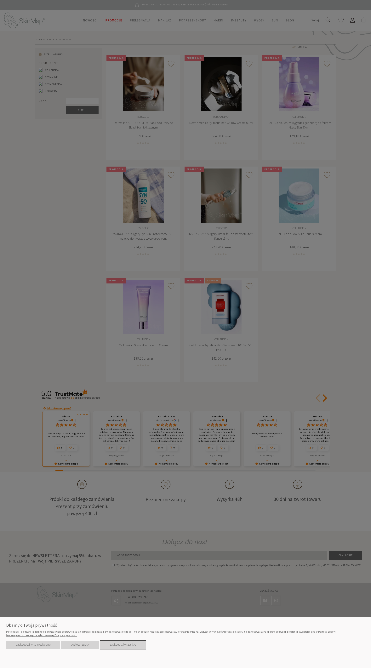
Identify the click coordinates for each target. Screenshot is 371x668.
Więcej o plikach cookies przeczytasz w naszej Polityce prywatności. (41, 635)
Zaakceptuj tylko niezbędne (33, 644)
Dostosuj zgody (80, 644)
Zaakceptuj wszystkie (123, 644)
